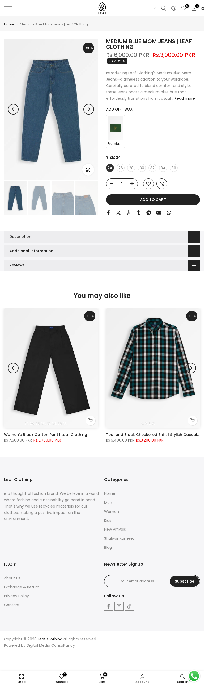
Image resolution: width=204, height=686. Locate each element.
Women (111, 511)
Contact (12, 605)
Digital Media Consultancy (51, 645)
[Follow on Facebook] (108, 606)
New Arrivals (115, 529)
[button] (154, 8)
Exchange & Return (21, 587)
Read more (185, 98)
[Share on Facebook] (108, 212)
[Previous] (13, 109)
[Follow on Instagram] (119, 606)
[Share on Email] (158, 212)
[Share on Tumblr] (138, 212)
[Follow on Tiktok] (129, 606)
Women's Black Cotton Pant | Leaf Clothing (45, 434)
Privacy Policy (16, 595)
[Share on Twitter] (118, 212)
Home (9, 24)
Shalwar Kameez (119, 538)
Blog (108, 547)
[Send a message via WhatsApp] (194, 676)
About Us (12, 578)
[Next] (88, 109)
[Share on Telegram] (148, 212)
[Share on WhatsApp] (169, 212)
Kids (107, 520)
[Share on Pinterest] (128, 212)
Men (108, 502)
